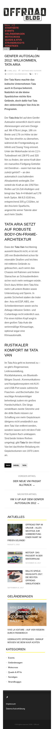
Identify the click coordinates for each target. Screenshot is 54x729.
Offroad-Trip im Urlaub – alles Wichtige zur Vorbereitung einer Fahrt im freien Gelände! (25, 533)
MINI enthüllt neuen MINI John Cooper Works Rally (24, 614)
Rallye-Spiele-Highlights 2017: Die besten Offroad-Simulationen (34, 577)
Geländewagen (20, 74)
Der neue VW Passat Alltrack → (27, 483)
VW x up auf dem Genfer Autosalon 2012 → (27, 501)
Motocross (13, 667)
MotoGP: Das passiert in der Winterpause (34, 555)
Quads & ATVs (15, 672)
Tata (24, 465)
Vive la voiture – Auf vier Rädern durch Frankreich (26, 631)
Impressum (11, 704)
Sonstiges (12, 677)
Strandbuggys (14, 682)
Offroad (36, 724)
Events (11, 74)
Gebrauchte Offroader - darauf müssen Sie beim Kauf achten (26, 641)
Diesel (16, 465)
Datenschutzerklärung (15, 709)
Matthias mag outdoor (31, 71)
